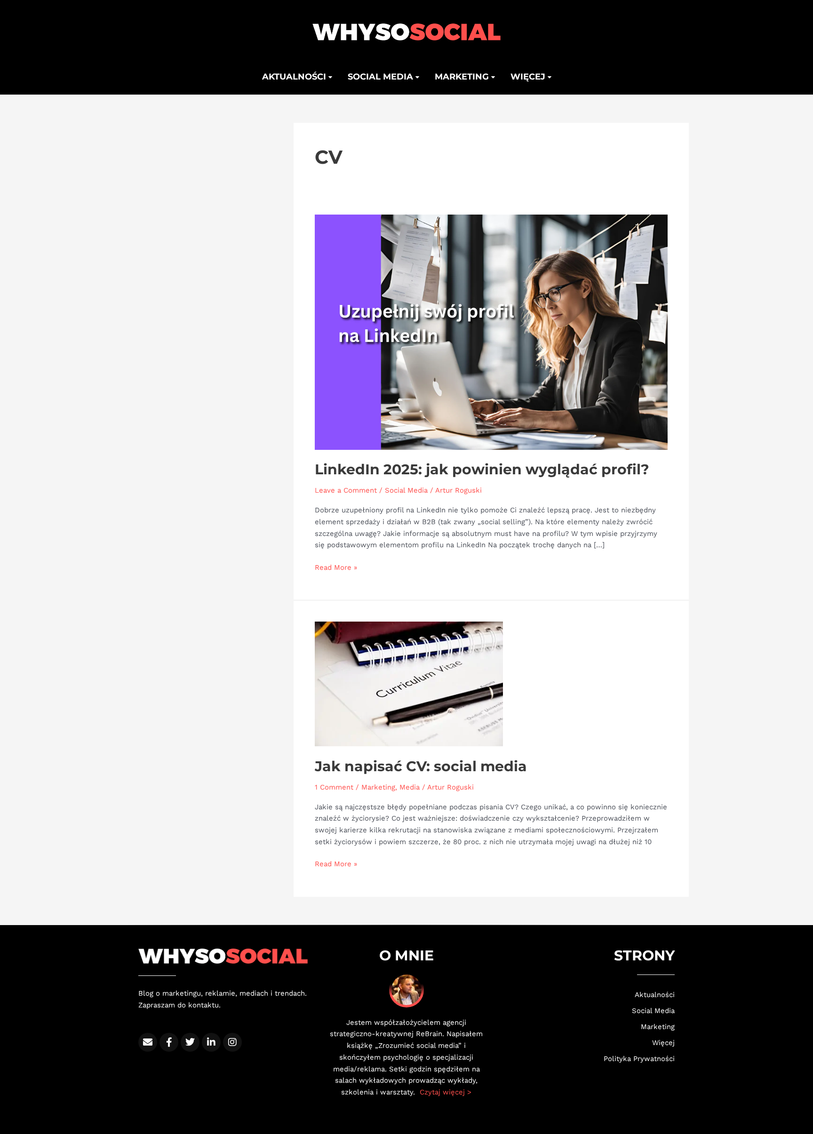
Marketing (463, 77)
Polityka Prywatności (639, 1058)
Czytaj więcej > (445, 1092)
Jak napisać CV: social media (421, 766)
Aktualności (295, 77)
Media (409, 787)
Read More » (336, 567)
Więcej (529, 77)
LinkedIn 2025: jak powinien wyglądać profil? (482, 469)
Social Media (406, 490)
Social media (381, 77)
